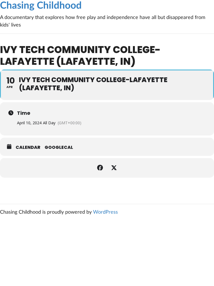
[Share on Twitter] (114, 168)
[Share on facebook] (100, 168)
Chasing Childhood (41, 6)
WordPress (105, 212)
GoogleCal (59, 147)
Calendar (28, 147)
